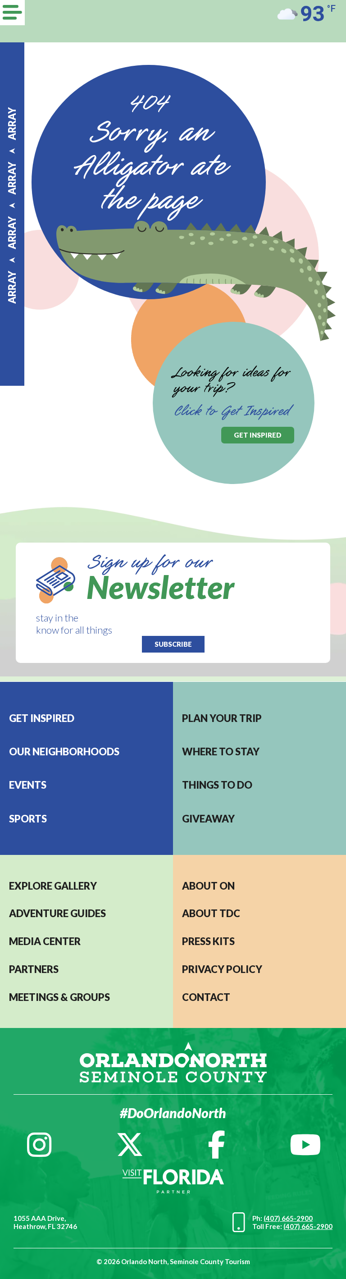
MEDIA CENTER (45, 941)
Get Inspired (41, 718)
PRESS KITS (208, 941)
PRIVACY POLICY (222, 969)
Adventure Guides (57, 913)
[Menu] (12, 12)
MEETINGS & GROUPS (59, 997)
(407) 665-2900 (288, 1218)
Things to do (217, 785)
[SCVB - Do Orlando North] (173, 1061)
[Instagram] (39, 1145)
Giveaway (208, 819)
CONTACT (206, 997)
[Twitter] (130, 1145)
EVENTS (27, 785)
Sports (28, 819)
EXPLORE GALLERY (53, 886)
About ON (208, 886)
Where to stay (221, 751)
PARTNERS (34, 969)
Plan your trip (222, 718)
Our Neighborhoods (64, 751)
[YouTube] (305, 1145)
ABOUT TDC (211, 913)
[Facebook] (216, 1145)
